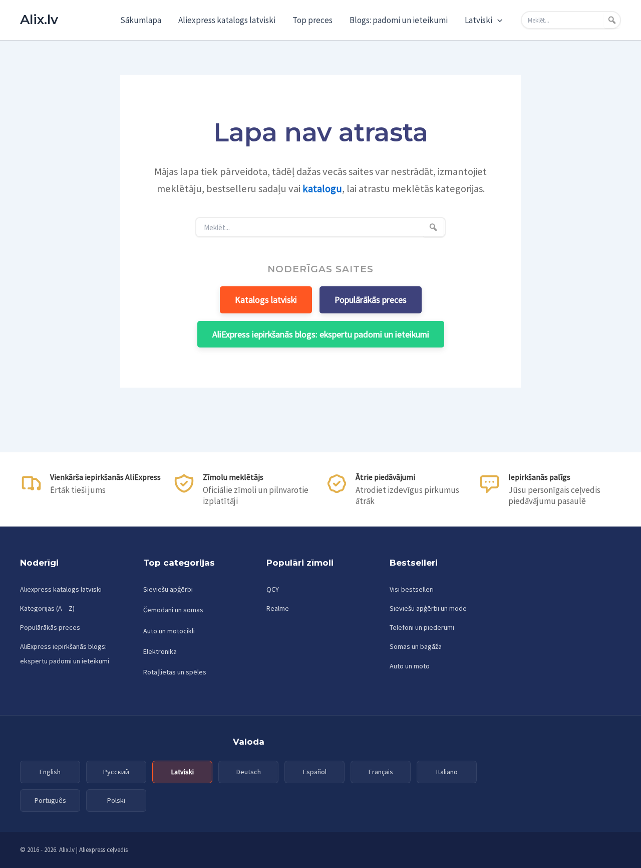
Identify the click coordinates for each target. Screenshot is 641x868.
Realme (277, 608)
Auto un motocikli (169, 630)
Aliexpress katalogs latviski (226, 20)
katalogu (322, 188)
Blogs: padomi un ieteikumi (399, 20)
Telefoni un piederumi (422, 627)
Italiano (447, 771)
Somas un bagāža (416, 646)
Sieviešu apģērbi (168, 589)
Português (50, 800)
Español (315, 771)
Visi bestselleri (412, 589)
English (50, 771)
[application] (497, 20)
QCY (272, 589)
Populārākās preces (371, 299)
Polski (116, 800)
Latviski (478, 20)
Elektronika (160, 651)
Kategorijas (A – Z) (47, 608)
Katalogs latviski (266, 299)
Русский (116, 771)
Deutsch (248, 771)
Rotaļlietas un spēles (174, 671)
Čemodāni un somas (173, 609)
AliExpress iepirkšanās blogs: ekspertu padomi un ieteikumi (320, 334)
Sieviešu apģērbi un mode (428, 608)
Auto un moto (410, 665)
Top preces (312, 20)
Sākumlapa (140, 20)
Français (381, 771)
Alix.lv (39, 20)
